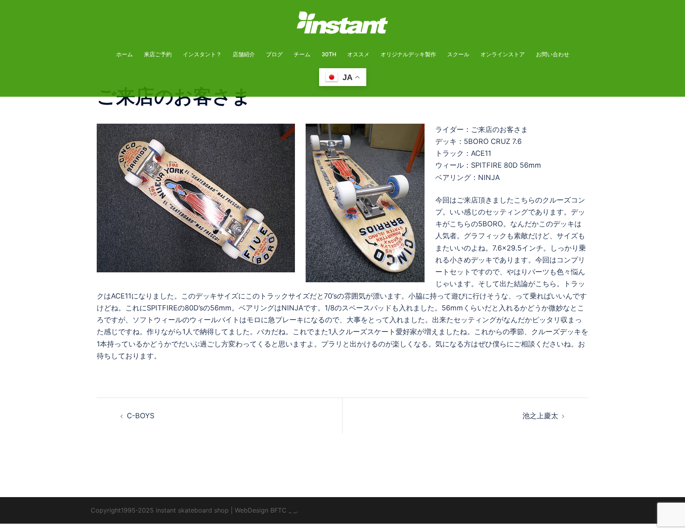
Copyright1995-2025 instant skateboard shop (160, 510)
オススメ (358, 54)
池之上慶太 (540, 415)
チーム (302, 54)
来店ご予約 (158, 54)
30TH (328, 54)
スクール (458, 54)
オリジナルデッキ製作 (408, 54)
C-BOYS (140, 415)
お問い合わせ (552, 54)
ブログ (274, 54)
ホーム (124, 54)
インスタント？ (202, 54)
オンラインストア (502, 54)
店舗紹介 (244, 54)
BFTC (278, 510)
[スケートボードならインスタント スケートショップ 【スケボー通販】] (342, 25)
